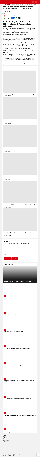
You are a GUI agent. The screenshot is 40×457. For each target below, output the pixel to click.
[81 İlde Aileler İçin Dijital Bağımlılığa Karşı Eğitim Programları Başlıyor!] (20, 391)
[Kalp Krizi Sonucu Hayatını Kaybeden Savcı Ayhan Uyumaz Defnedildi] (20, 274)
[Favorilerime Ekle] (25, 18)
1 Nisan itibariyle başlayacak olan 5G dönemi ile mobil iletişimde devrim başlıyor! (20, 415)
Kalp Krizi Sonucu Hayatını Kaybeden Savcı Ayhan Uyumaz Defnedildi (17, 281)
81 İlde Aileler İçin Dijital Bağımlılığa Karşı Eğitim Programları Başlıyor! (18, 398)
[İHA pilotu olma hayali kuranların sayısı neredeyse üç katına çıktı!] (20, 341)
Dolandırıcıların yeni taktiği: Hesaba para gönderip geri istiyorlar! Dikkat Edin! (19, 365)
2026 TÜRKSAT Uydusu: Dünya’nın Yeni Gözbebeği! (13, 331)
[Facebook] (3, 435)
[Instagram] (5, 435)
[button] (33, 2)
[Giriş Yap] (36, 2)
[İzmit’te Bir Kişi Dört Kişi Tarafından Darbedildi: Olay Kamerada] (20, 291)
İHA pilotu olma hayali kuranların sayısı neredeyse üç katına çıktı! (17, 348)
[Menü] (4, 2)
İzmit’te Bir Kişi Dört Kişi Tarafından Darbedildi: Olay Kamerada (16, 298)
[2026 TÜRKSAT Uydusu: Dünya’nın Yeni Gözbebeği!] (20, 324)
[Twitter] (4, 435)
